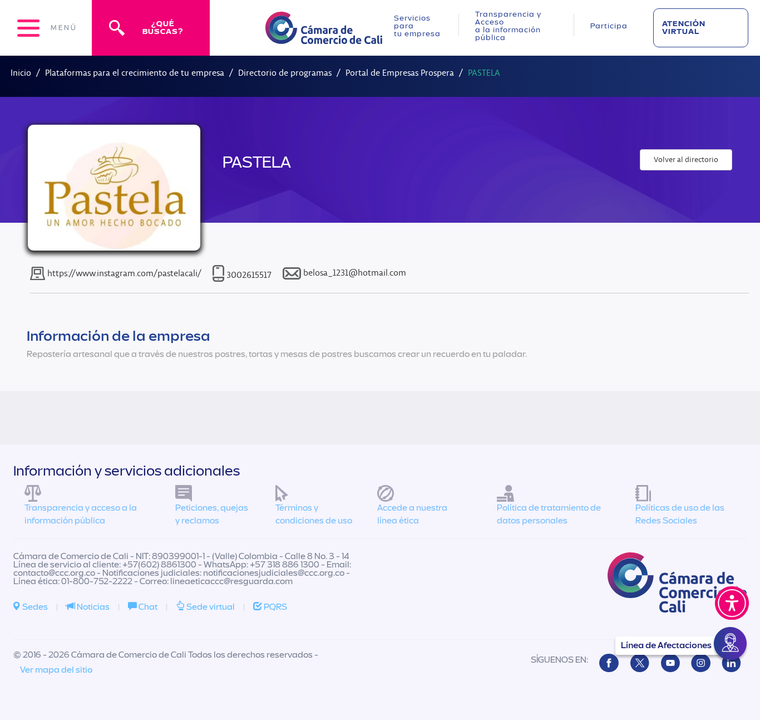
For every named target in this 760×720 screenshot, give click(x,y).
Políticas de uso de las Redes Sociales (679, 514)
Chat (147, 607)
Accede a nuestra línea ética (412, 514)
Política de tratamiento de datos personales (549, 514)
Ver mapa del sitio (56, 669)
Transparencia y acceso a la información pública (80, 514)
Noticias (92, 607)
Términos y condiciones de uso (313, 514)
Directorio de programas (285, 72)
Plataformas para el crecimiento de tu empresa (134, 72)
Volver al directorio (686, 159)
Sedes (34, 607)
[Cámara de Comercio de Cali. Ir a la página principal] (323, 37)
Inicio (21, 72)
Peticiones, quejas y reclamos (211, 514)
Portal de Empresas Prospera (400, 72)
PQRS (274, 607)
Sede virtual (210, 607)
